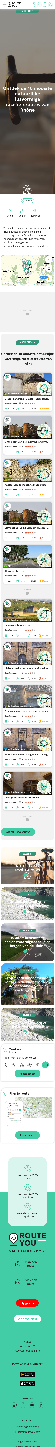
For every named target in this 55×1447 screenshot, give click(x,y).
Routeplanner (27, 1135)
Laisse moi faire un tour (18, 625)
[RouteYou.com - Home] (14, 4)
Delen (10, 215)
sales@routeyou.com (28, 1431)
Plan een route (31, 1264)
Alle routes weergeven (18, 831)
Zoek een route (31, 1282)
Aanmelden (27, 1319)
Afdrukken (35, 215)
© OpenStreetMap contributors (42, 285)
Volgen (22, 215)
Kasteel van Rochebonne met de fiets (25, 484)
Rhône (29, 200)
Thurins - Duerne (14, 571)
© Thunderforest (26, 285)
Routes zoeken (27, 1073)
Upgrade (28, 1303)
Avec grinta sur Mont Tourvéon (22, 797)
